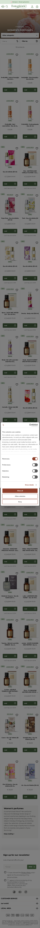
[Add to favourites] (16, 54)
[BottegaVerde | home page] (19, 7)
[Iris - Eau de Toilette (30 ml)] (30, 770)
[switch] (35, 464)
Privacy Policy (26, 873)
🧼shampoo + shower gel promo (20, 2)
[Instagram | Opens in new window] (26, 893)
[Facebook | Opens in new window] (14, 893)
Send (30, 867)
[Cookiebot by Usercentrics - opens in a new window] (29, 425)
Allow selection (20, 496)
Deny (20, 502)
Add (5, 90)
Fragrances (20, 27)
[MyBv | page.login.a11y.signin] (32, 7)
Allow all (20, 490)
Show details (29, 485)
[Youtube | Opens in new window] (20, 893)
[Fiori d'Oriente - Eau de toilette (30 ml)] (10, 770)
